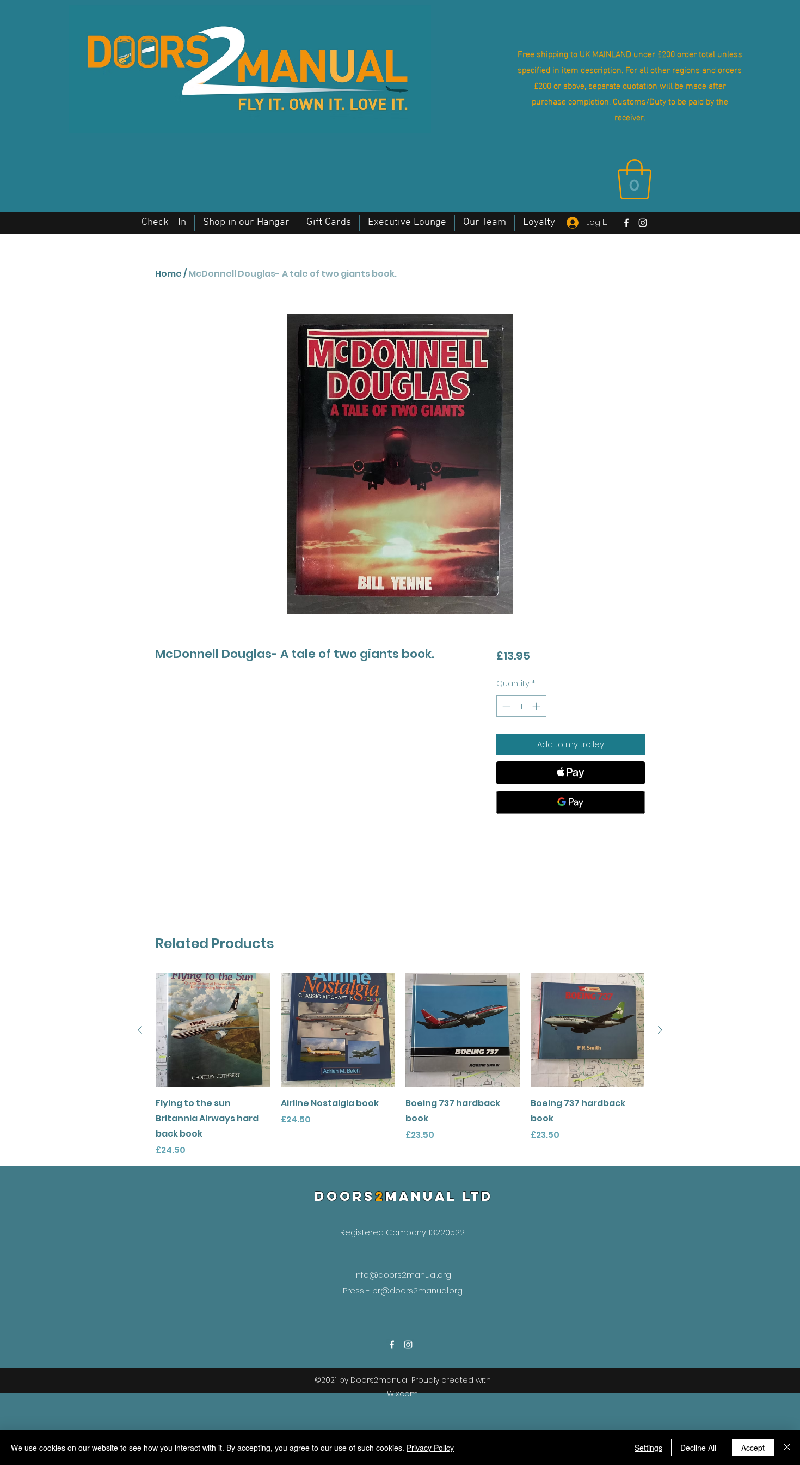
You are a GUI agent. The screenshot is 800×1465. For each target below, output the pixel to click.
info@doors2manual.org (402, 1274)
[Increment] (537, 706)
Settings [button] (648, 1447)
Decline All (698, 1447)
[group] (400, 1065)
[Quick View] (213, 1030)
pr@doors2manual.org (417, 1290)
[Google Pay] (570, 802)
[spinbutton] (521, 706)
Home (168, 273)
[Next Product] (660, 1029)
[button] (634, 179)
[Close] (786, 1447)
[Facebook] (626, 222)
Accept (753, 1447)
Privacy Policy (430, 1447)
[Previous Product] (139, 1029)
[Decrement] (505, 706)
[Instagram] (642, 222)
